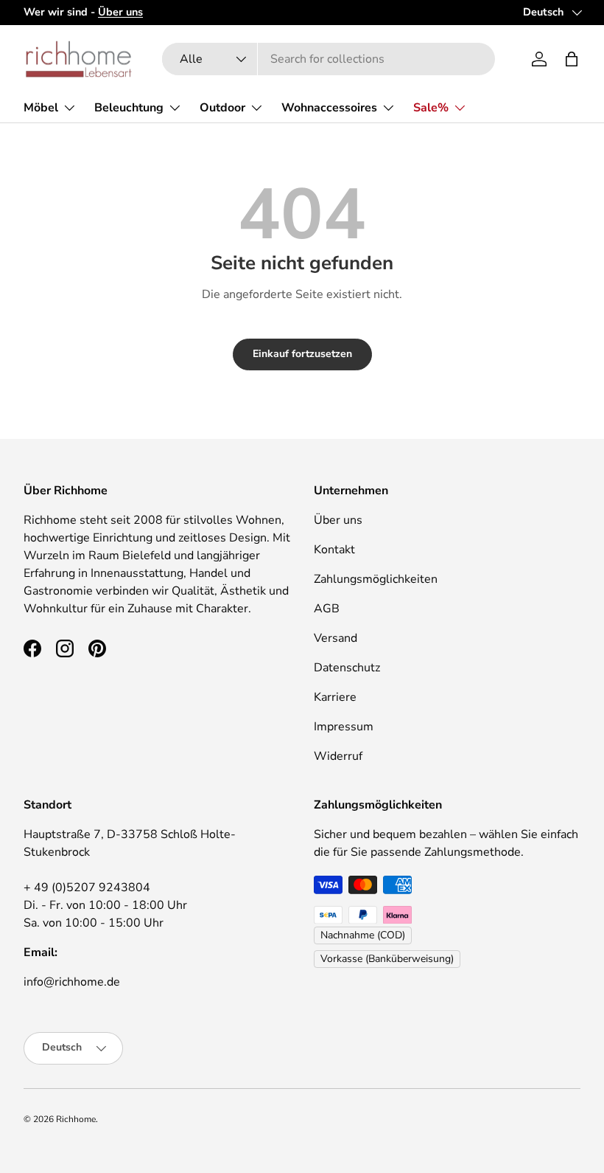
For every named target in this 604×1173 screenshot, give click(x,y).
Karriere (335, 697)
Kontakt (334, 549)
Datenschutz (347, 668)
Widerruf (338, 756)
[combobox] (328, 59)
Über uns (338, 520)
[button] (571, 59)
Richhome (76, 1119)
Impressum (343, 727)
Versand (335, 638)
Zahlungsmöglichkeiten (376, 579)
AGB (327, 609)
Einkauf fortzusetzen (302, 354)
